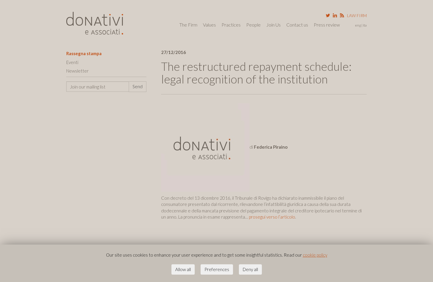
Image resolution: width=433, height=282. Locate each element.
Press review (327, 24)
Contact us (297, 24)
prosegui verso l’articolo (271, 216)
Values (209, 24)
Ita (365, 25)
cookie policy (315, 255)
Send (138, 86)
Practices (231, 24)
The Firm (188, 24)
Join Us (273, 24)
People (253, 24)
